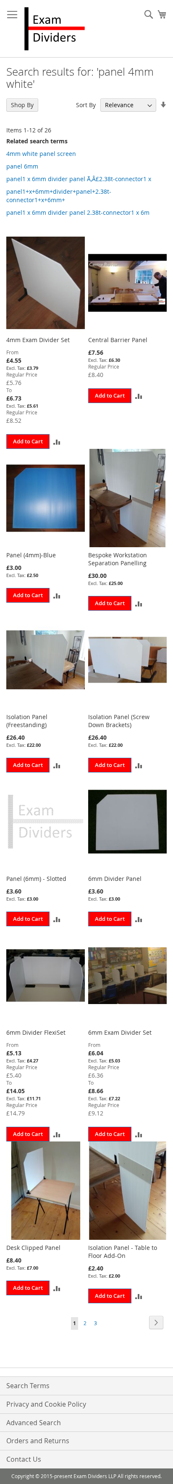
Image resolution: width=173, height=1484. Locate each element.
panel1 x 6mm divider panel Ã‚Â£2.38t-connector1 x (78, 179)
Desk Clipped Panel (33, 1248)
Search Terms (28, 1385)
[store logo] (54, 29)
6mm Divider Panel (115, 879)
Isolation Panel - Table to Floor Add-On (122, 1252)
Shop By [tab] (22, 105)
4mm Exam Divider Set (38, 340)
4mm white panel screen (41, 154)
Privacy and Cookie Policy (46, 1404)
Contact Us (23, 1459)
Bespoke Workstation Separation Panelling (117, 559)
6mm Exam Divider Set (120, 1032)
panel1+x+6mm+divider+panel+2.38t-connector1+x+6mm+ (58, 195)
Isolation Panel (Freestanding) (26, 721)
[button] (57, 441)
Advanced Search (33, 1422)
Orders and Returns (37, 1440)
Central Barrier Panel (117, 340)
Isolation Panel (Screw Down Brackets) (118, 721)
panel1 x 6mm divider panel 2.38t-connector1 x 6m (77, 212)
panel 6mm (22, 166)
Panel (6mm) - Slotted (36, 879)
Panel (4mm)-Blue (31, 555)
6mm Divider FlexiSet (36, 1032)
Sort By (86, 105)
